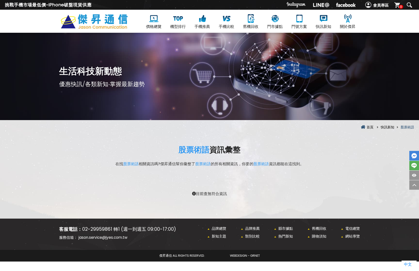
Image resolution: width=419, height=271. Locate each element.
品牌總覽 (219, 228)
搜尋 (409, 5)
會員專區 (381, 5)
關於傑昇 (347, 26)
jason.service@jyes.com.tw (103, 237)
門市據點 (275, 26)
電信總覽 (352, 228)
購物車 (401, 7)
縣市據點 (285, 228)
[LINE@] (321, 5)
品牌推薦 (252, 228)
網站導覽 (352, 236)
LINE (414, 165)
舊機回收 (250, 26)
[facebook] (345, 5)
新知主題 (219, 236)
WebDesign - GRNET (245, 256)
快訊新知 (323, 26)
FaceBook (414, 155)
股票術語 (194, 149)
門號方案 (299, 26)
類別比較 (252, 236)
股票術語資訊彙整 (102, 27)
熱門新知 (285, 236)
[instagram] (296, 5)
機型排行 (178, 26)
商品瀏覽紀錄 (414, 175)
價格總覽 (153, 26)
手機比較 (226, 26)
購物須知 (319, 236)
